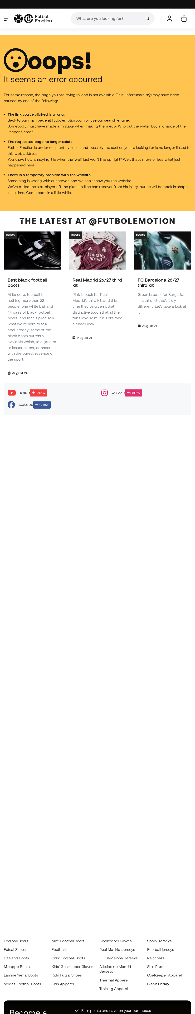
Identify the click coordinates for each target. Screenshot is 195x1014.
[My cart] (184, 18)
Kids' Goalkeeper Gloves (72, 966)
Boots (10, 235)
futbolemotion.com (68, 120)
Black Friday (158, 984)
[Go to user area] (169, 18)
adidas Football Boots (22, 984)
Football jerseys (160, 949)
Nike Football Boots (68, 941)
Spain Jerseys (159, 941)
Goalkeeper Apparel (164, 975)
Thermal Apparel (113, 980)
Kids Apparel (63, 984)
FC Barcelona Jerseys (118, 958)
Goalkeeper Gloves (115, 941)
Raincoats (155, 958)
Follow (40, 392)
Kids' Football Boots (68, 958)
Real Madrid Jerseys (117, 949)
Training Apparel (113, 988)
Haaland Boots (16, 958)
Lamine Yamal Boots (21, 975)
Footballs (59, 949)
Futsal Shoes (15, 949)
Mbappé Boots (17, 966)
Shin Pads (155, 966)
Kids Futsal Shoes (67, 975)
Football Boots (16, 941)
